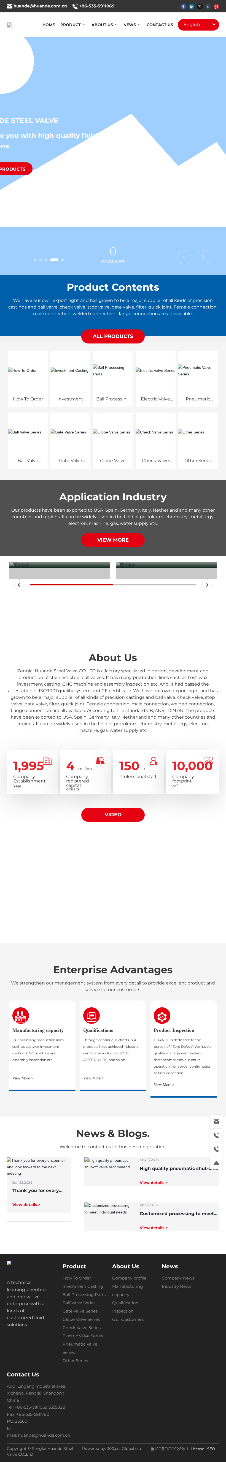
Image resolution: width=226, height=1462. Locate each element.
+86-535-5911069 (97, 6)
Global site (132, 1448)
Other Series (198, 460)
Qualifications (98, 1030)
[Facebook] (183, 6)
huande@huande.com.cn (40, 6)
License (197, 1449)
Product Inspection (174, 1030)
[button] (35, 259)
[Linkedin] (191, 6)
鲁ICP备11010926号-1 (169, 1448)
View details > (26, 1204)
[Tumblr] (208, 6)
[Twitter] (200, 6)
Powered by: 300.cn (101, 1448)
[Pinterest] (216, 6)
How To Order (28, 399)
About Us (113, 657)
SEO (211, 1449)
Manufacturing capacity (38, 1030)
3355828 (57, 1407)
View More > (22, 1078)
